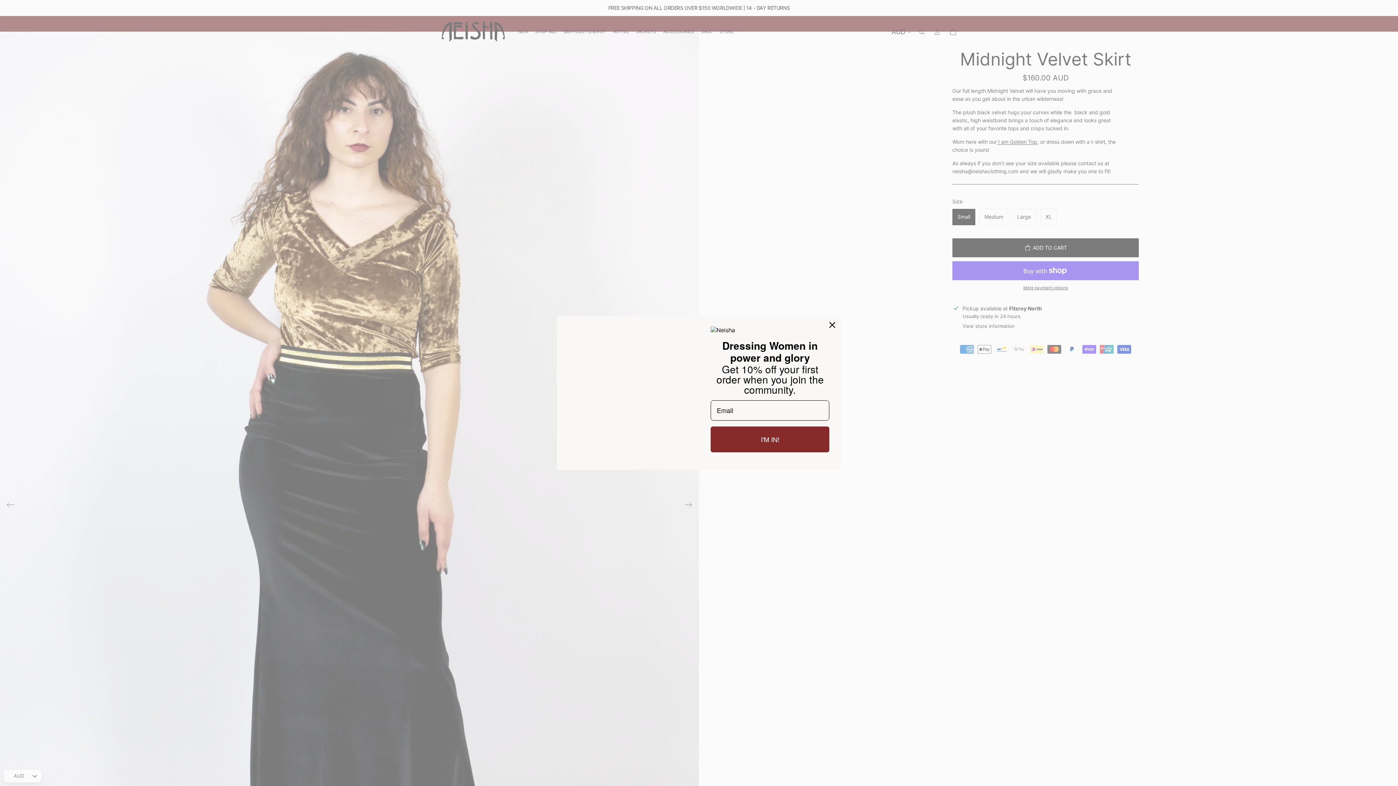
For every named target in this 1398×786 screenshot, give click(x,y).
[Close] (832, 325)
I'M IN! (770, 439)
